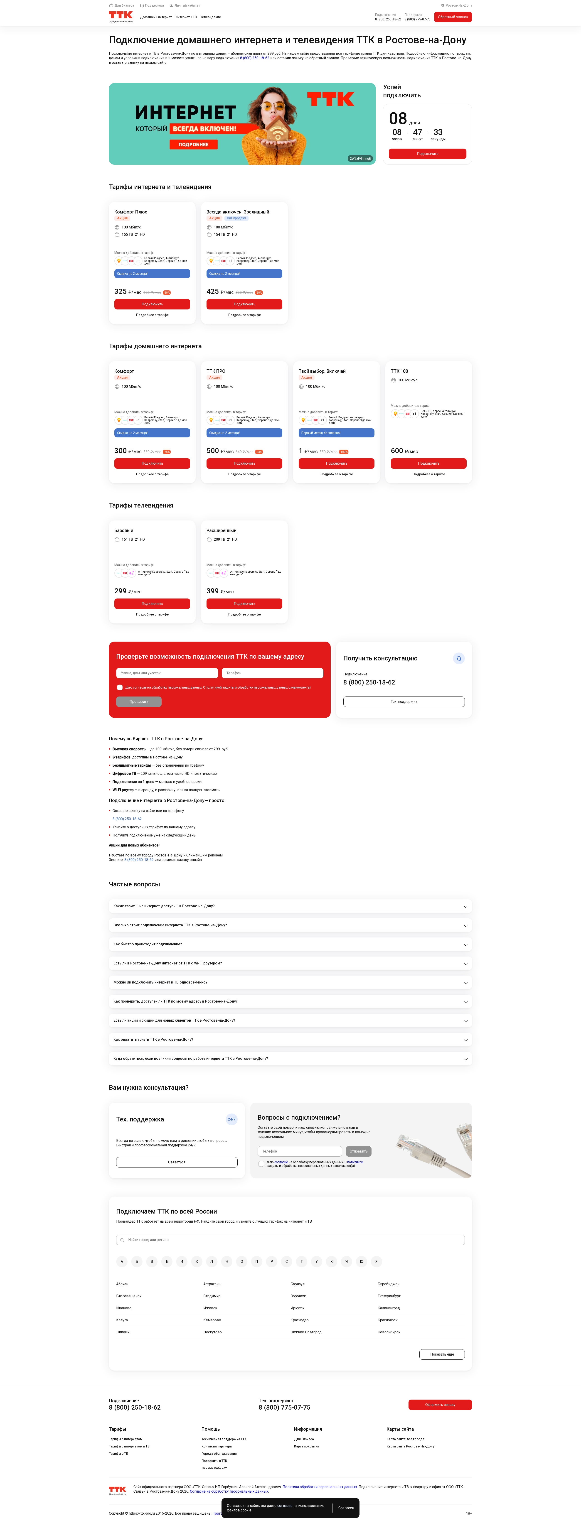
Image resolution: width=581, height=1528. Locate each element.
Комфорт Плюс (130, 212)
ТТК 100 (399, 371)
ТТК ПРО (216, 371)
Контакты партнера (217, 1446)
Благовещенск (128, 1296)
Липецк (122, 1332)
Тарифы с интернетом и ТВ (129, 1446)
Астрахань (212, 1284)
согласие (140, 687)
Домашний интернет (156, 17)
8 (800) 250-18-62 (388, 19)
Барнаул (297, 1284)
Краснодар (299, 1320)
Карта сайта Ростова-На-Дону (410, 1446)
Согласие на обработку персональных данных (229, 1491)
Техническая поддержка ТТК (224, 1439)
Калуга (122, 1320)
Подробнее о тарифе (152, 315)
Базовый (123, 530)
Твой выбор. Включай (322, 371)
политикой (214, 687)
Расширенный (221, 530)
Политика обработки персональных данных (320, 1487)
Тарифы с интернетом (126, 1439)
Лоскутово (212, 1332)
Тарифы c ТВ (118, 1453)
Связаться (176, 1162)
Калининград (389, 1308)
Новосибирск (389, 1332)
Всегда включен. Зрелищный (238, 212)
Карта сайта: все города (405, 1439)
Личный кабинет (187, 5)
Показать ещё (442, 1354)
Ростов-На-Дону (459, 5)
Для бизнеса (124, 5)
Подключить (427, 154)
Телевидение (210, 17)
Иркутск (297, 1308)
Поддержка (154, 5)
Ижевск (210, 1308)
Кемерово (212, 1320)
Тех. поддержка (404, 701)
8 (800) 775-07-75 (418, 19)
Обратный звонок (453, 17)
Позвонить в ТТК (214, 1461)
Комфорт (124, 371)
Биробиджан (388, 1284)
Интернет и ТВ (186, 17)
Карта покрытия (306, 1446)
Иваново (123, 1308)
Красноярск (388, 1320)
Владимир (212, 1296)
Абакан (122, 1284)
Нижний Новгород (306, 1332)
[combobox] (167, 673)
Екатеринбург (389, 1296)
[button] (290, 58)
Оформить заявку (440, 1405)
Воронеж (298, 1296)
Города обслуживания (219, 1453)
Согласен (346, 1508)
